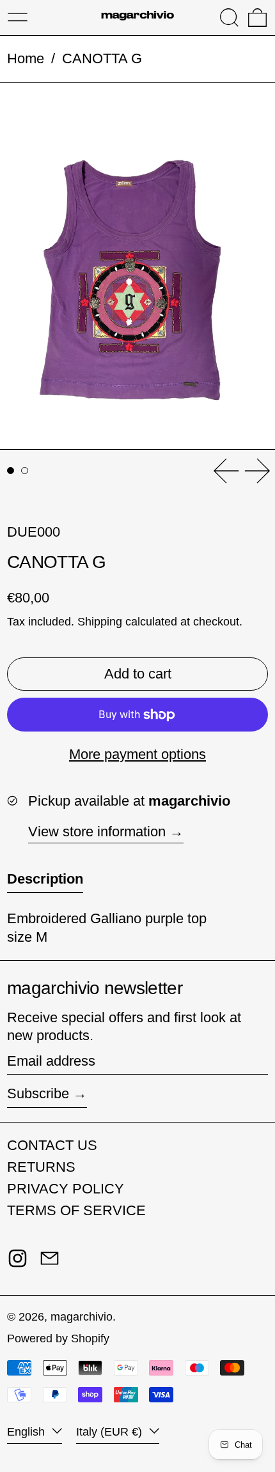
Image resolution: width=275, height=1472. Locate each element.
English (27, 1431)
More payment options (137, 754)
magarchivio (82, 1316)
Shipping (99, 621)
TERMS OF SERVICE (76, 1210)
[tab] (10, 470)
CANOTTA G (102, 58)
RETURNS (41, 1167)
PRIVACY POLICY (65, 1189)
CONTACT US (52, 1145)
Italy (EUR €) (110, 1431)
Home (25, 58)
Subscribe (38, 1093)
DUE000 (33, 532)
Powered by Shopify (58, 1338)
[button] (229, 17)
